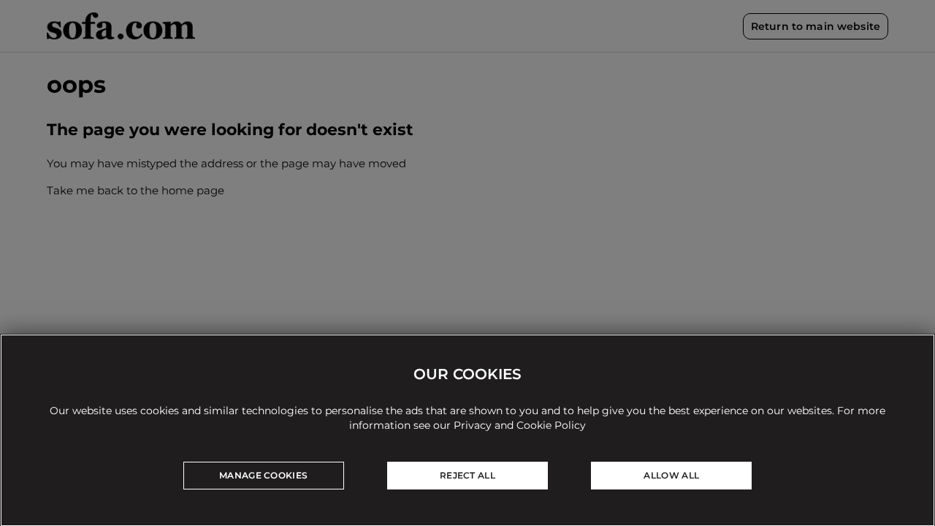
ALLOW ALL (671, 475)
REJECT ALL (467, 475)
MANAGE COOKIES (263, 475)
